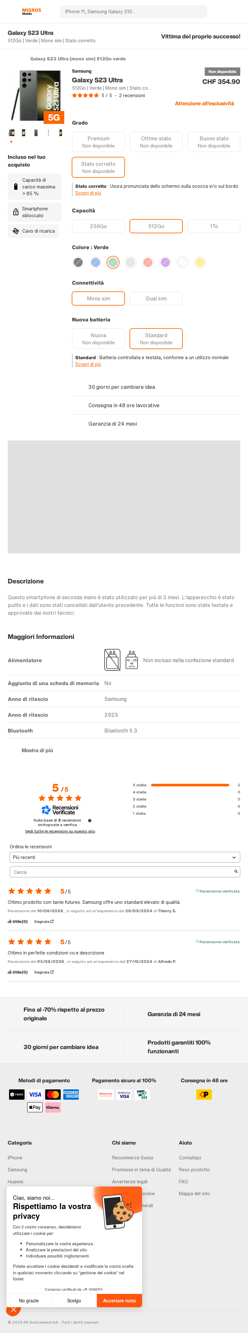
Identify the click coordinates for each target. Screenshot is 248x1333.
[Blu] (95, 262)
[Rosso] (148, 262)
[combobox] (125, 11)
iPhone (15, 1157)
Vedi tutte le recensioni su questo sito (60, 831)
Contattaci (190, 1157)
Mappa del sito (194, 1193)
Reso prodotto (194, 1169)
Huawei (15, 1181)
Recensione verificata (220, 890)
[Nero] (78, 262)
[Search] (198, 11)
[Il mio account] (226, 11)
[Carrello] (237, 11)
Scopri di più (88, 192)
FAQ (183, 1181)
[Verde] (113, 262)
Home (11, 58)
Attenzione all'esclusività (204, 103)
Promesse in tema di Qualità (141, 1169)
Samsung (17, 1169)
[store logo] (31, 11)
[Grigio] (130, 262)
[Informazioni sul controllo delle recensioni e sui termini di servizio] (89, 820)
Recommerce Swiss (132, 1157)
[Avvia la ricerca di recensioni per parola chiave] (236, 872)
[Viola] (165, 262)
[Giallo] (200, 262)
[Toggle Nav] (11, 11)
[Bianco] (183, 262)
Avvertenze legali (130, 1181)
